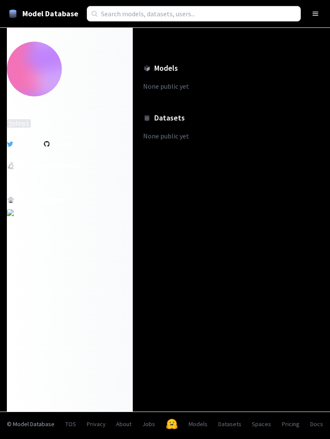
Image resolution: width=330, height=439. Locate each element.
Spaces (261, 424)
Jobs (148, 424)
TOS (70, 424)
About (123, 424)
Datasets (229, 424)
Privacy (96, 424)
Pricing (290, 424)
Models (198, 424)
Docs (316, 424)
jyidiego (27, 144)
